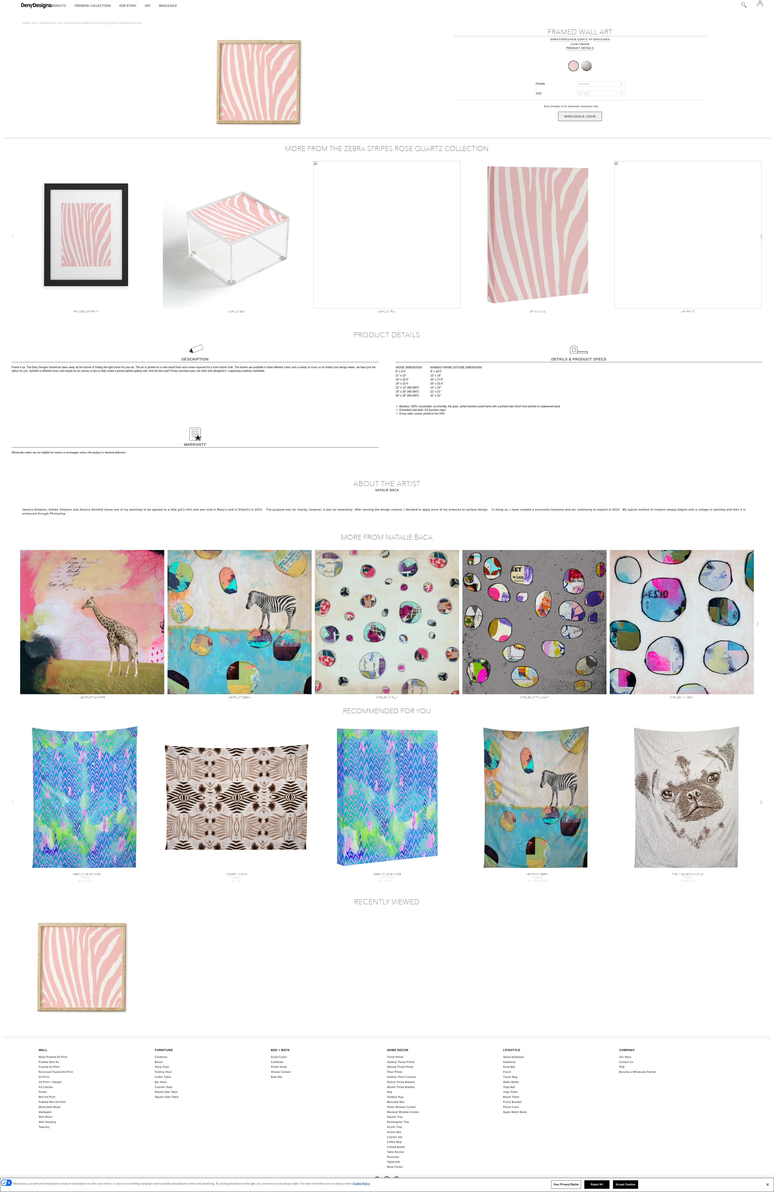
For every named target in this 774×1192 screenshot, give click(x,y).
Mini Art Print (47, 1097)
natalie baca (601, 39)
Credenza (161, 1057)
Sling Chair (162, 1067)
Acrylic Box (394, 1132)
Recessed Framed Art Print (56, 1072)
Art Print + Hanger (50, 1082)
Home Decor (397, 1050)
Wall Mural (45, 1117)
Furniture (164, 1050)
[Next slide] (761, 237)
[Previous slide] (13, 237)
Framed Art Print (49, 1067)
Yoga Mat (509, 1087)
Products (58, 5)
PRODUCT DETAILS (580, 48)
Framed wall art (51, 23)
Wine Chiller (395, 1167)
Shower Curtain (281, 1072)
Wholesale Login (580, 116)
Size (539, 93)
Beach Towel (511, 1097)
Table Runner (395, 1152)
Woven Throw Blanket (401, 1087)
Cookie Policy (361, 1183)
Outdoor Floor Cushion (401, 1077)
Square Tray (395, 1117)
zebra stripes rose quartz (569, 39)
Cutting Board (396, 1147)
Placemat (393, 1157)
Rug (389, 1092)
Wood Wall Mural (49, 1107)
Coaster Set (394, 1137)
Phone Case (511, 1107)
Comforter (277, 1062)
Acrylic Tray (394, 1127)
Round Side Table (166, 1092)
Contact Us (626, 1062)
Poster (43, 1092)
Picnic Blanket (512, 1102)
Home (26, 23)
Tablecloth (393, 1162)
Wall (34, 23)
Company (627, 1050)
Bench (159, 1062)
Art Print (44, 1077)
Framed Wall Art (49, 1062)
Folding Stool (163, 1072)
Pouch (507, 1072)
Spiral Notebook (513, 1057)
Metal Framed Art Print (53, 1057)
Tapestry (44, 1127)
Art (148, 5)
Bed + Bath (280, 1050)
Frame (540, 83)
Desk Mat (509, 1067)
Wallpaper (45, 1112)
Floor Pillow (394, 1072)
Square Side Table (167, 1097)
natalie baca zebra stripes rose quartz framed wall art (103, 23)
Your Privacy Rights (566, 1184)
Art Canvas (46, 1087)
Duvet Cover (279, 1057)
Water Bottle (511, 1082)
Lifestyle (511, 1050)
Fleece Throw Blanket (401, 1082)
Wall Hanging (47, 1122)
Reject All (597, 1184)
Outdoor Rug (395, 1097)
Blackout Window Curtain (403, 1112)
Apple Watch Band (515, 1112)
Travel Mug (510, 1077)
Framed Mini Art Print (52, 1102)
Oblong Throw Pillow (400, 1067)
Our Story (128, 5)
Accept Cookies (626, 1184)
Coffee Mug (394, 1142)
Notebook (509, 1062)
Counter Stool (164, 1087)
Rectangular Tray (398, 1122)
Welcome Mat (395, 1102)
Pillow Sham (279, 1067)
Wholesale (168, 5)
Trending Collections (92, 5)
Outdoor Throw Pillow (401, 1062)
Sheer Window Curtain (401, 1107)
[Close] (767, 1184)
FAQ (621, 1067)
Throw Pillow (395, 1057)
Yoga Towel (510, 1092)
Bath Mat (276, 1077)
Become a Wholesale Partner (637, 1072)
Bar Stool (161, 1082)
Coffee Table (163, 1077)
